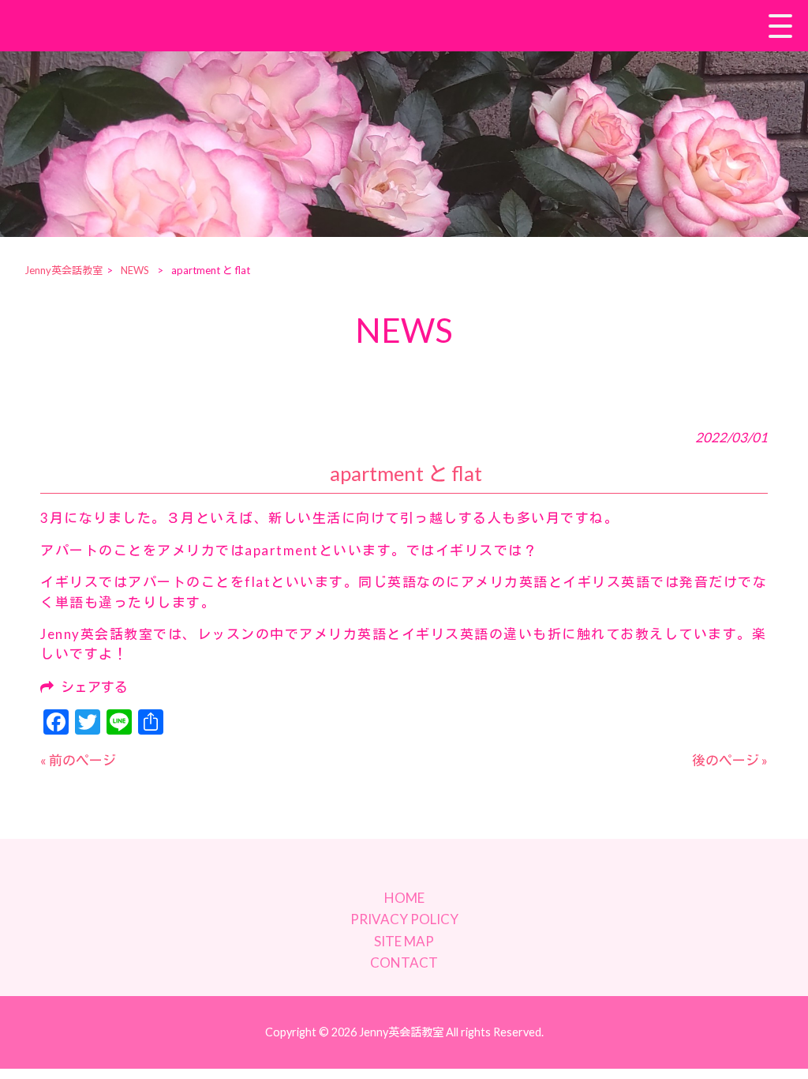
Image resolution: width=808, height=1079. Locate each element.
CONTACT (404, 962)
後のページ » (730, 760)
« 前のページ (78, 760)
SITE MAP (404, 941)
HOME (404, 897)
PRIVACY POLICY (404, 919)
